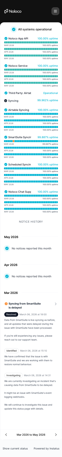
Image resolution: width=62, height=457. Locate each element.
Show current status (15, 448)
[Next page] (44, 434)
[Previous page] (18, 434)
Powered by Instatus (46, 448)
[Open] (55, 11)
